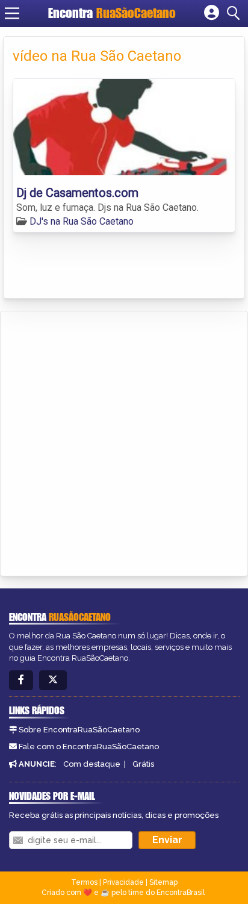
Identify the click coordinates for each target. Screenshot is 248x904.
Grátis (143, 763)
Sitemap (163, 882)
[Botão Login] (211, 13)
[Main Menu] (12, 13)
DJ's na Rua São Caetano (81, 221)
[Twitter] (53, 680)
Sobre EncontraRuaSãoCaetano (79, 729)
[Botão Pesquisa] (235, 13)
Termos (84, 882)
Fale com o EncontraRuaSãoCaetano (89, 746)
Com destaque (91, 763)
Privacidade (123, 882)
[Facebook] (21, 680)
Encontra (112, 13)
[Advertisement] (124, 441)
